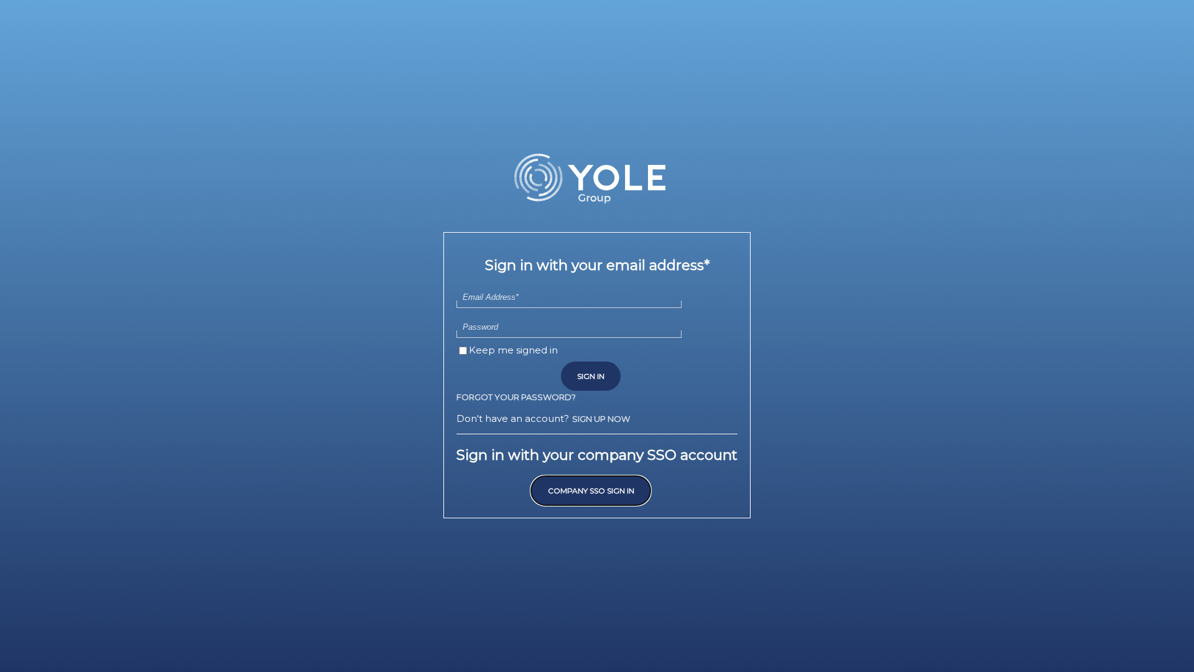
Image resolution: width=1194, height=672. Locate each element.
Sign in (590, 376)
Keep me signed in (513, 350)
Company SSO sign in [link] (591, 490)
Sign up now (601, 419)
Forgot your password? (516, 397)
